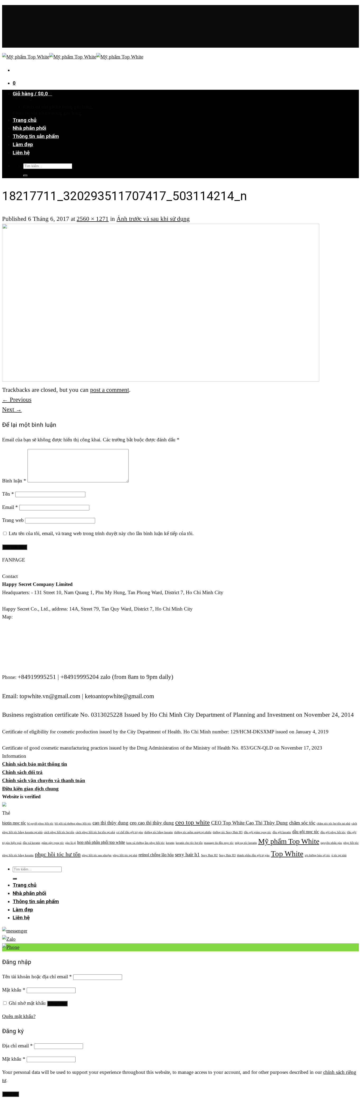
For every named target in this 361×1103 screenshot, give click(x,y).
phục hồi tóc (351, 842)
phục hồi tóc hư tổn (58, 854)
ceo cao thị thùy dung (152, 823)
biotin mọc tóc (14, 823)
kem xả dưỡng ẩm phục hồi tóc (145, 842)
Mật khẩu (13, 990)
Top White (287, 853)
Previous (16, 399)
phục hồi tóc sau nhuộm (97, 855)
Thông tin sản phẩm (36, 136)
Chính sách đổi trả (22, 772)
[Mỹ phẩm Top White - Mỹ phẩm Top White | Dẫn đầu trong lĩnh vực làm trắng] (72, 57)
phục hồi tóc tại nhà (125, 855)
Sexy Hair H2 (209, 855)
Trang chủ (24, 120)
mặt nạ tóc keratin (246, 842)
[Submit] (25, 175)
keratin (170, 842)
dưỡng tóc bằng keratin (158, 832)
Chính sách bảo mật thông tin (34, 764)
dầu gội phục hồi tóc (333, 832)
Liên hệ (21, 153)
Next (12, 409)
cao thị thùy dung (110, 823)
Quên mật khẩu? (18, 1016)
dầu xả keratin (31, 842)
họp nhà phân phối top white (101, 842)
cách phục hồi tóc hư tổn (59, 832)
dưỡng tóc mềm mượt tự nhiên (192, 832)
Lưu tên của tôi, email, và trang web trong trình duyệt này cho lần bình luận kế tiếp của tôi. (101, 533)
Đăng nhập (57, 1004)
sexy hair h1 (187, 854)
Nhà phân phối (29, 128)
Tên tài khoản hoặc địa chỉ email (37, 976)
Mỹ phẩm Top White (288, 841)
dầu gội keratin (281, 832)
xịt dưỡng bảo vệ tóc (317, 855)
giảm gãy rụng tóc (52, 842)
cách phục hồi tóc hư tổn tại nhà (95, 832)
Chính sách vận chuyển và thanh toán (43, 780)
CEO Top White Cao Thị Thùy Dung (249, 823)
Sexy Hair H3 (227, 855)
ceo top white (192, 822)
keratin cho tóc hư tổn (189, 842)
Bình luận (14, 480)
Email (10, 507)
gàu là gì (70, 842)
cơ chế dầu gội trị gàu (129, 832)
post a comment (109, 389)
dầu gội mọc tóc (305, 832)
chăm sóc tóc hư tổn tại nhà (333, 823)
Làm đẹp (23, 144)
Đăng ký (10, 1094)
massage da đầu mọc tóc (219, 842)
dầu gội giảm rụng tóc (257, 832)
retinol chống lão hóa (156, 855)
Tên (8, 494)
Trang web (13, 520)
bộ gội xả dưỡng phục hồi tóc (73, 823)
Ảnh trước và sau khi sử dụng (153, 218)
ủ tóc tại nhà (338, 855)
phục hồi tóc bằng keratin (18, 855)
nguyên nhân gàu (331, 842)
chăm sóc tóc (302, 823)
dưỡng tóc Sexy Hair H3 (228, 832)
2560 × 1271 (93, 218)
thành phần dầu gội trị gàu (253, 855)
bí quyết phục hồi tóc (40, 823)
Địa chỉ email (17, 1045)
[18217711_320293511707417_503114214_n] (160, 379)
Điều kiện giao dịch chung (30, 788)
